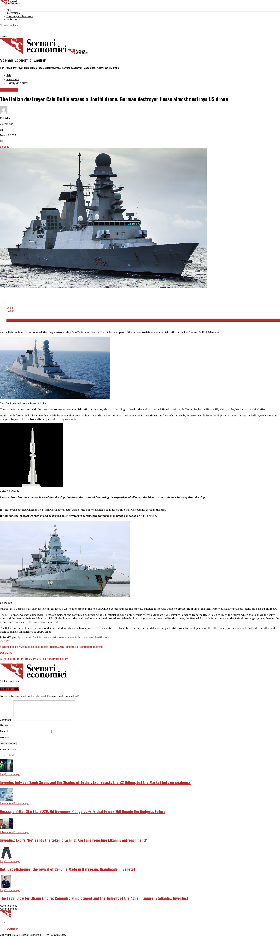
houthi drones (54, 637)
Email (4, 731)
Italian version (14, 19)
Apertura (22, 637)
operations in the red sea (76, 637)
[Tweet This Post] (143, 295)
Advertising (12, 929)
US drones (105, 637)
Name (4, 725)
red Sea (94, 637)
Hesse (43, 637)
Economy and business (19, 16)
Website (5, 737)
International (13, 13)
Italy (8, 9)
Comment (6, 719)
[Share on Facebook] (143, 292)
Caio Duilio (33, 637)
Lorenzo (4, 146)
